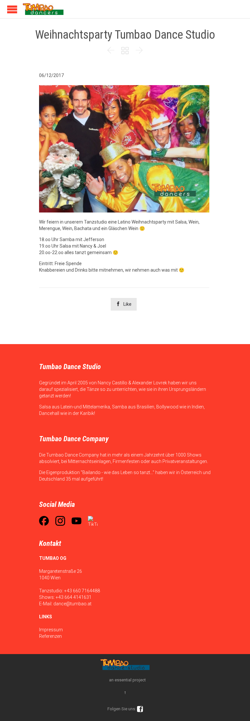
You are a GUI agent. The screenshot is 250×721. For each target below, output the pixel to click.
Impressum (51, 629)
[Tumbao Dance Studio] (43, 9)
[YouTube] (76, 521)
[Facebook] (44, 521)
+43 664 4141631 (73, 597)
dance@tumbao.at (72, 603)
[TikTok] (93, 521)
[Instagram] (60, 521)
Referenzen (50, 636)
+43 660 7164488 (82, 590)
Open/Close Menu (12, 9)
